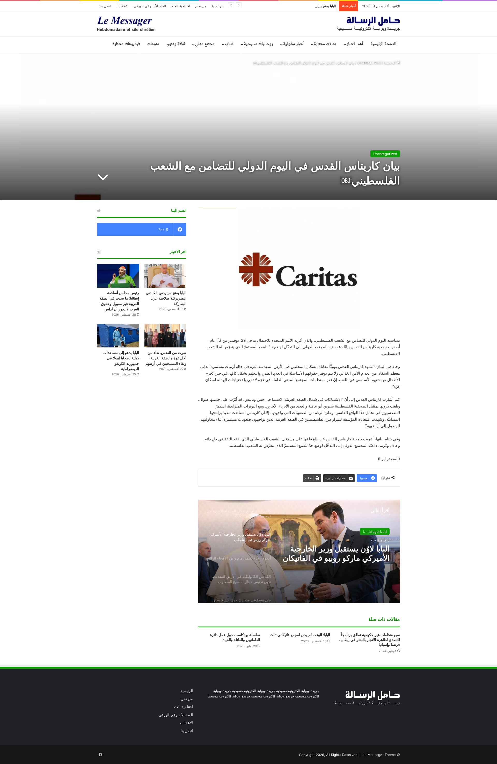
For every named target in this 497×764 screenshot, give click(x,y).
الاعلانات (122, 6)
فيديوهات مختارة (126, 44)
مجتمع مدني (205, 44)
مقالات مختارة (325, 44)
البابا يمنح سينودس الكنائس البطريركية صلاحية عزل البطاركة (294, 6)
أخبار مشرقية (293, 44)
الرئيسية (217, 6)
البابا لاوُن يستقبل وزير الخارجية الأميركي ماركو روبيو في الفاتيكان (336, 553)
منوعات (153, 44)
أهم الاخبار (355, 44)
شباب (229, 44)
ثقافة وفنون (175, 44)
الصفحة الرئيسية (383, 44)
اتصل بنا (105, 6)
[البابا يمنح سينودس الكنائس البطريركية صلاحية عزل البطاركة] (165, 276)
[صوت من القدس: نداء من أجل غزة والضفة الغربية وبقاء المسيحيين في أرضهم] (165, 335)
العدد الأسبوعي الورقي (150, 6)
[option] (299, 551)
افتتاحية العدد (180, 6)
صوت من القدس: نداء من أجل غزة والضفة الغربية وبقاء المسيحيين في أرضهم (165, 358)
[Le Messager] (248, 24)
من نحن (200, 6)
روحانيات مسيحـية (258, 44)
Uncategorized (369, 63)
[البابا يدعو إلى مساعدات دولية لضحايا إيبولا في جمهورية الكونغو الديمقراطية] (118, 335)
